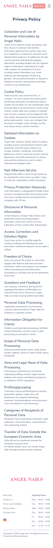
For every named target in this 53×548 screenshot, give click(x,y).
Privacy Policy (9, 508)
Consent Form (9, 512)
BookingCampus (21, 536)
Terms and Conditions (12, 504)
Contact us (8, 499)
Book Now (7, 495)
